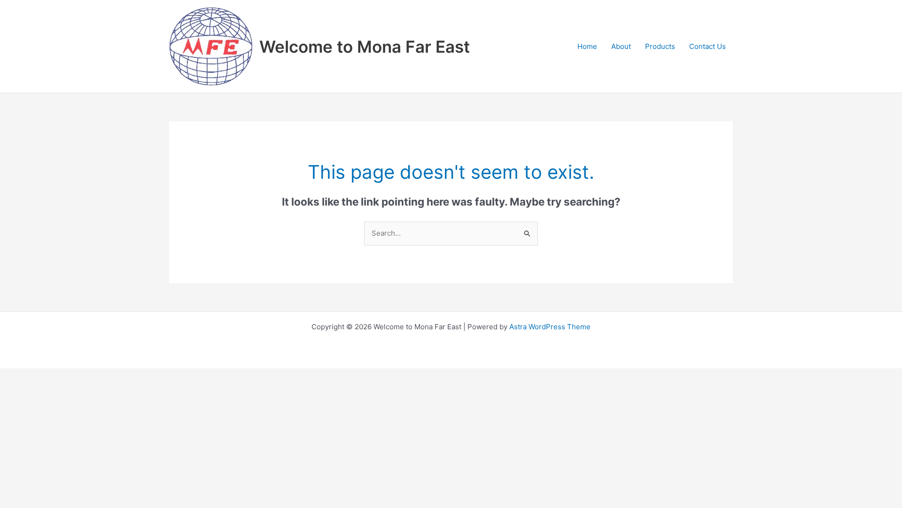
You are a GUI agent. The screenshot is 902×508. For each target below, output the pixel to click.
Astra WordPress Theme (550, 326)
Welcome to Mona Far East (364, 46)
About (621, 46)
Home (587, 46)
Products (660, 46)
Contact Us (707, 46)
